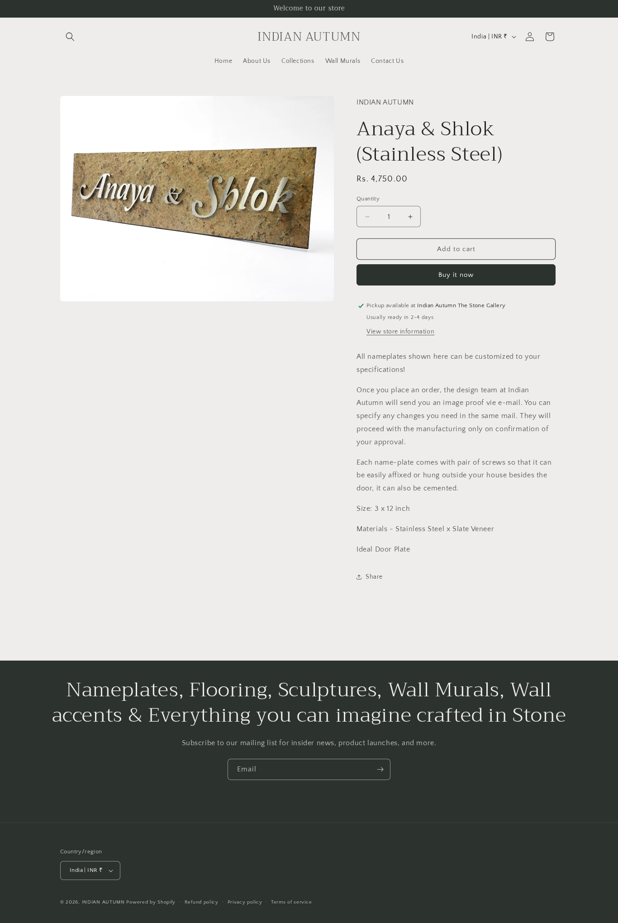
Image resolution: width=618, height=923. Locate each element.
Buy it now (456, 275)
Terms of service (291, 902)
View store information (400, 331)
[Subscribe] (380, 769)
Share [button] (374, 576)
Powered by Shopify (151, 902)
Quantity (368, 198)
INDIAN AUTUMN (103, 902)
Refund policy (202, 902)
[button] (70, 37)
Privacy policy (245, 902)
